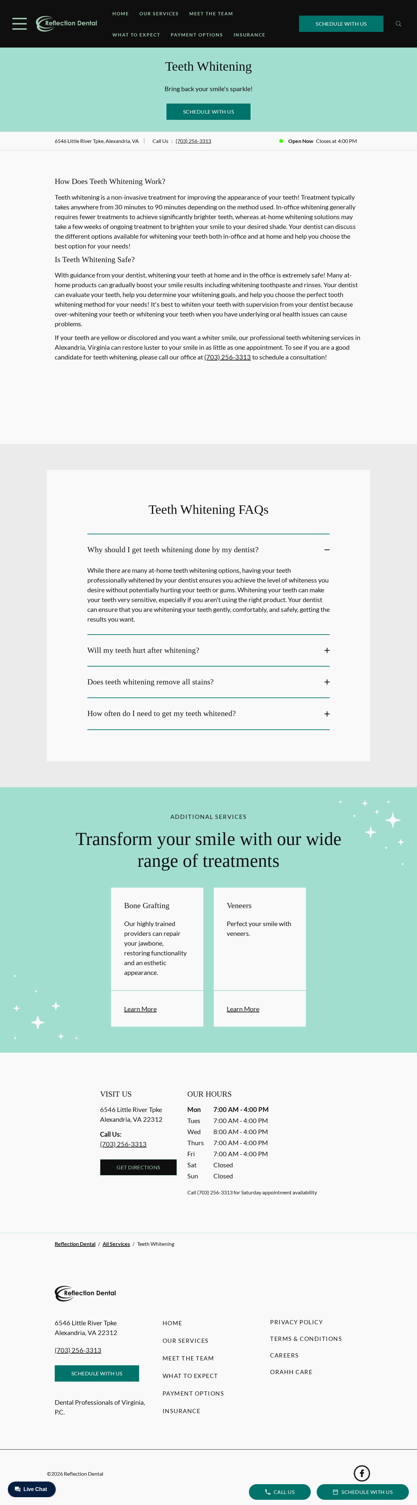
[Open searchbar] (399, 24)
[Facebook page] (362, 1473)
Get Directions (138, 1167)
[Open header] (19, 24)
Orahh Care (291, 1371)
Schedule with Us (341, 24)
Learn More (140, 1009)
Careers (284, 1355)
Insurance (250, 34)
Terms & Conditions (306, 1338)
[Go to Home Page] (66, 24)
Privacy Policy (296, 1322)
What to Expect (136, 34)
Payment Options (197, 34)
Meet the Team (211, 13)
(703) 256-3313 (193, 141)
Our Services (159, 13)
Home (120, 13)
